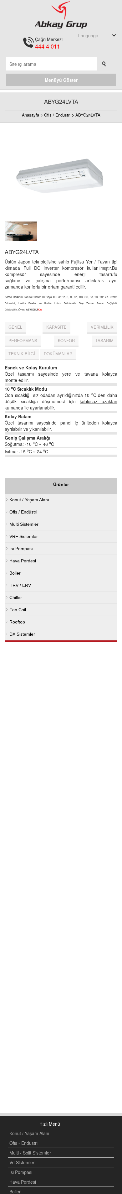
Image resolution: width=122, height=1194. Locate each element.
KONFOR (66, 340)
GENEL (15, 327)
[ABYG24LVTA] (61, 174)
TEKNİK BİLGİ (21, 354)
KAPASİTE (56, 327)
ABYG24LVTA (87, 115)
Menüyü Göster (61, 80)
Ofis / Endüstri (57, 115)
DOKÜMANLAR (58, 354)
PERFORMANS (22, 340)
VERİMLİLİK (102, 327)
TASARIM (104, 340)
